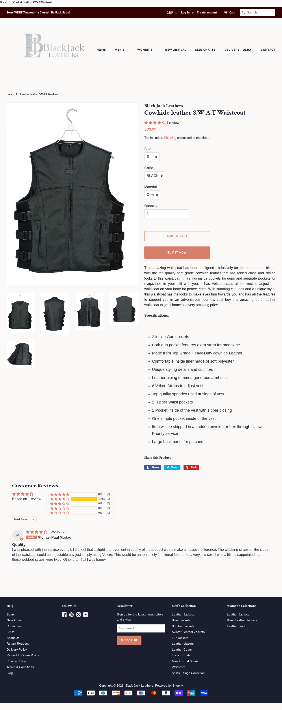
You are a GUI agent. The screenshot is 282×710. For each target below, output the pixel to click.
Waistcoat (178, 667)
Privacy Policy (16, 661)
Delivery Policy (238, 50)
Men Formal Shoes (185, 661)
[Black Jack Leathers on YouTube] (85, 615)
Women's (145, 50)
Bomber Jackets (183, 626)
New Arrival (175, 50)
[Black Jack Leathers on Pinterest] (71, 615)
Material (150, 187)
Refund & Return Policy (23, 655)
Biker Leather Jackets (242, 620)
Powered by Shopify (169, 685)
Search (12, 614)
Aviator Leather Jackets (188, 632)
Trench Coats (181, 655)
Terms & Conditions (20, 667)
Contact (268, 50)
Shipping (170, 138)
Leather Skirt (236, 626)
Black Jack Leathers (139, 685)
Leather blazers (183, 643)
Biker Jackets (181, 620)
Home (3, 2)
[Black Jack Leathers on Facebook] (64, 615)
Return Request (18, 643)
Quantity (150, 206)
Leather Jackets (183, 614)
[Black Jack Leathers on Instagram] (78, 615)
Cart (232, 12)
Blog (10, 673)
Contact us (14, 626)
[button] (155, 123)
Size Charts (205, 50)
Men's (120, 50)
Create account (207, 12)
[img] (37, 532)
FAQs (10, 632)
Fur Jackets (180, 638)
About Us (13, 638)
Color (148, 168)
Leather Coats (182, 649)
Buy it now (177, 252)
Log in (185, 12)
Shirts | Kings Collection (188, 673)
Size (147, 149)
